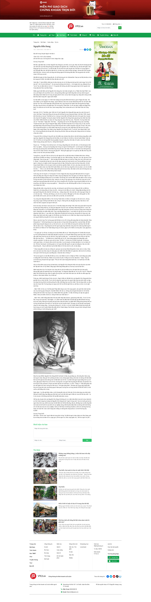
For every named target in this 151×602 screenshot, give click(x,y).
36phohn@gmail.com (72, 592)
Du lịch (46, 547)
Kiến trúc (59, 544)
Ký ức (56, 42)
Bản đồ (115, 35)
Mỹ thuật (46, 559)
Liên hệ (110, 544)
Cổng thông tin (48, 544)
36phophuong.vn (98, 546)
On (48, 26)
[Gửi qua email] (90, 49)
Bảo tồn (71, 555)
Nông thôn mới (73, 544)
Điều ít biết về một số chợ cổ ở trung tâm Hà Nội (74, 503)
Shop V (84, 35)
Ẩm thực (46, 550)
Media (71, 558)
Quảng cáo (111, 550)
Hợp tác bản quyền (113, 547)
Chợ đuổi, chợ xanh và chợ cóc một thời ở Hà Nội (74, 470)
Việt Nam (62, 35)
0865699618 (73, 589)
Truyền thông (103, 35)
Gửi (87, 440)
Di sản (71, 552)
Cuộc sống (50, 42)
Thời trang (47, 556)
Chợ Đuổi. (62, 487)
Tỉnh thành (73, 35)
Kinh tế (59, 553)
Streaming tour (84, 544)
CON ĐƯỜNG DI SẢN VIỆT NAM (46, 22)
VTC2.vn (96, 553)
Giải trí (58, 547)
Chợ (93, 35)
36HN (100, 549)
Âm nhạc (46, 553)
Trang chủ (43, 35)
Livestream (83, 547)
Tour (52, 35)
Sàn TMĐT (32, 553)
